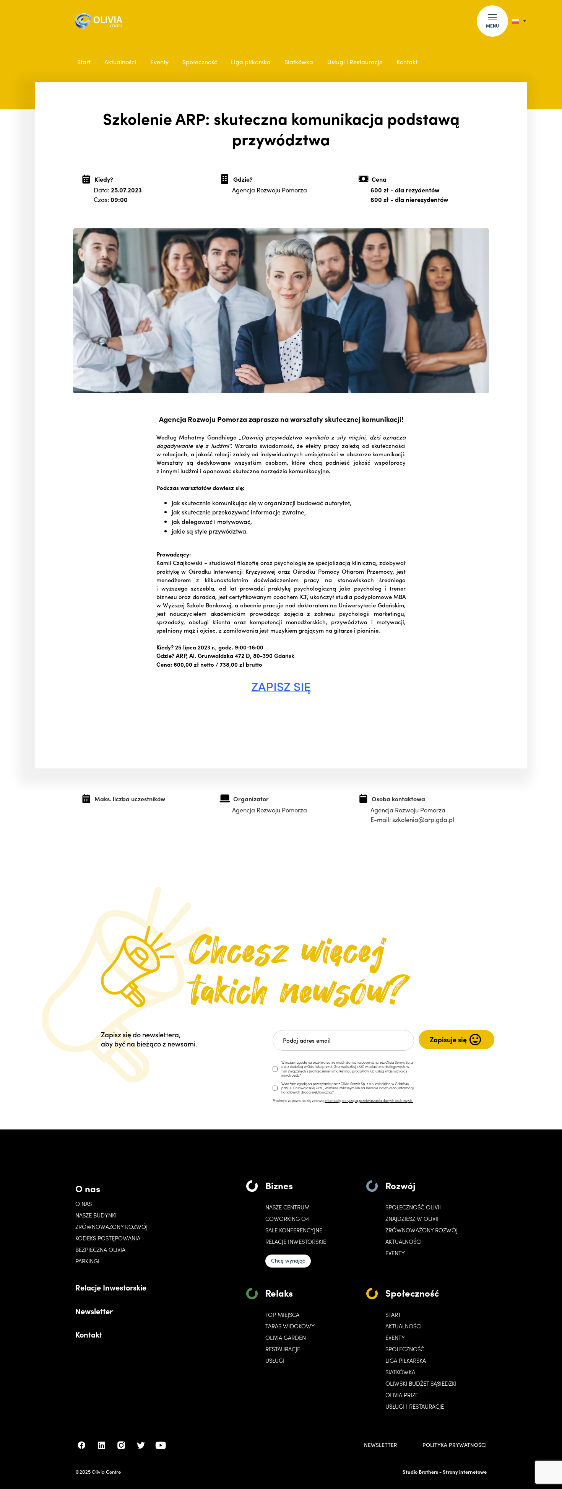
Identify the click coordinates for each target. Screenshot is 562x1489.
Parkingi (87, 1261)
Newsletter (94, 1310)
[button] (492, 21)
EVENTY (395, 1253)
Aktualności (120, 62)
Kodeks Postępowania (107, 1238)
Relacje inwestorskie (295, 1241)
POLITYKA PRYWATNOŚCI (454, 1445)
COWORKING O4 (287, 1218)
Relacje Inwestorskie (110, 1287)
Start (84, 62)
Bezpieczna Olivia (100, 1249)
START (393, 1314)
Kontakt (406, 62)
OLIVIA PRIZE (401, 1395)
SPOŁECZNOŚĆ (404, 1349)
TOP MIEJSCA (282, 1314)
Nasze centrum (287, 1207)
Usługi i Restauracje (355, 62)
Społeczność (199, 62)
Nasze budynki (96, 1215)
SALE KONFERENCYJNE (293, 1230)
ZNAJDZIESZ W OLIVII (412, 1218)
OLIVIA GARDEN (285, 1337)
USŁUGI (274, 1360)
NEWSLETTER (380, 1445)
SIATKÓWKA (400, 1372)
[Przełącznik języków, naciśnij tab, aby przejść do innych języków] (519, 21)
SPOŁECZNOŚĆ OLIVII (413, 1207)
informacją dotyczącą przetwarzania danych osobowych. (369, 1100)
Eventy (159, 62)
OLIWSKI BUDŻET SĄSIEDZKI (420, 1383)
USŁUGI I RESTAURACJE (414, 1406)
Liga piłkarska (251, 62)
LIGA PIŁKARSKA (405, 1360)
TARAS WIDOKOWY (290, 1326)
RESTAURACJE (282, 1349)
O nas (87, 1188)
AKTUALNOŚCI (403, 1326)
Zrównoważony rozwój (111, 1226)
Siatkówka (298, 62)
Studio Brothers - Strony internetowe (445, 1471)
